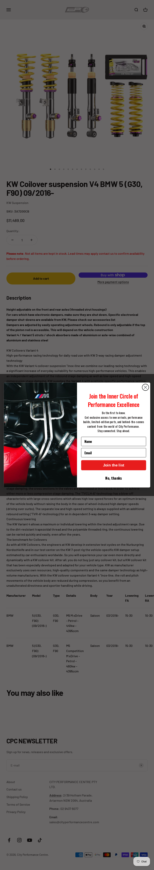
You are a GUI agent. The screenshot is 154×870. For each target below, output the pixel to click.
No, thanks (113, 478)
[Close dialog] (145, 387)
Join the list (113, 465)
